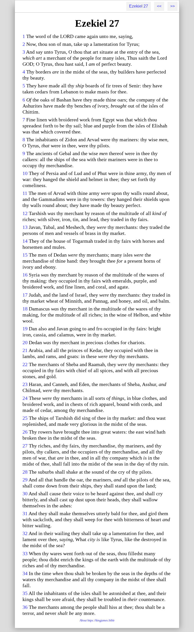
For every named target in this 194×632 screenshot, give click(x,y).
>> (172, 6)
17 (25, 295)
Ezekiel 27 (138, 6)
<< (159, 6)
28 (25, 472)
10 (25, 173)
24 (25, 398)
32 (25, 533)
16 (25, 274)
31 (25, 513)
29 (25, 479)
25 (25, 418)
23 (25, 384)
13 (25, 227)
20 (25, 342)
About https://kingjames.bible (97, 620)
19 (25, 328)
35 (25, 593)
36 (25, 607)
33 (25, 553)
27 (25, 445)
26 (25, 432)
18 (25, 308)
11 (24, 193)
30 (25, 493)
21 (25, 350)
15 (25, 255)
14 (25, 241)
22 (25, 364)
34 (25, 573)
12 (25, 213)
